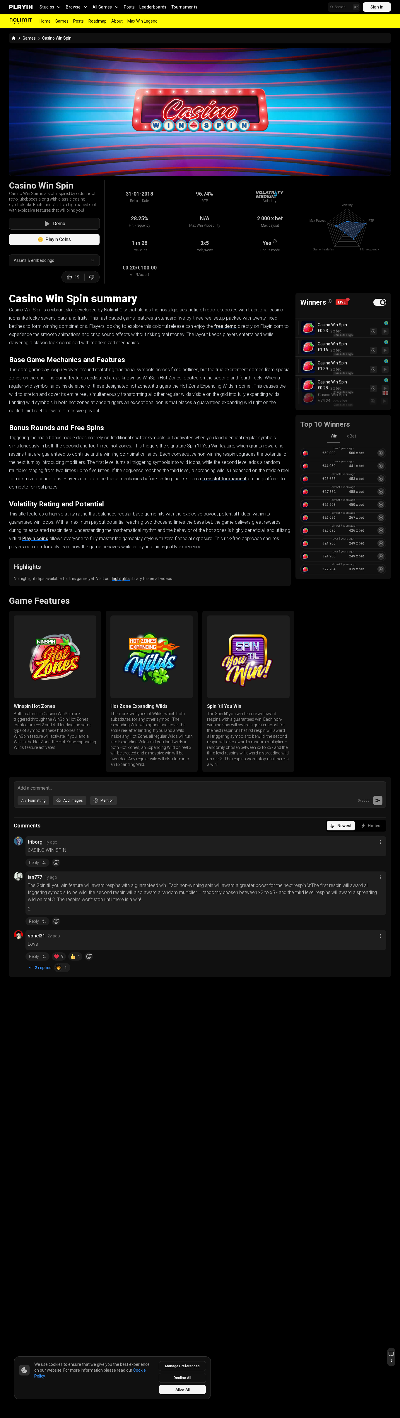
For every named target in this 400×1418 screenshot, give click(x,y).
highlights (121, 578)
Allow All (182, 1390)
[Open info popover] (329, 301)
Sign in (376, 7)
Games (62, 21)
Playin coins (35, 538)
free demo (225, 326)
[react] (56, 863)
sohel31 (36, 936)
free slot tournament (224, 478)
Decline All (182, 1378)
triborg (35, 842)
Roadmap (97, 21)
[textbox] (200, 787)
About (117, 21)
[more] (380, 842)
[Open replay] (385, 324)
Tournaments (184, 7)
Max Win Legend (142, 21)
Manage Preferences (182, 1366)
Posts (129, 7)
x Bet (351, 436)
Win (334, 436)
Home (45, 21)
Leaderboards (152, 7)
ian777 (35, 877)
